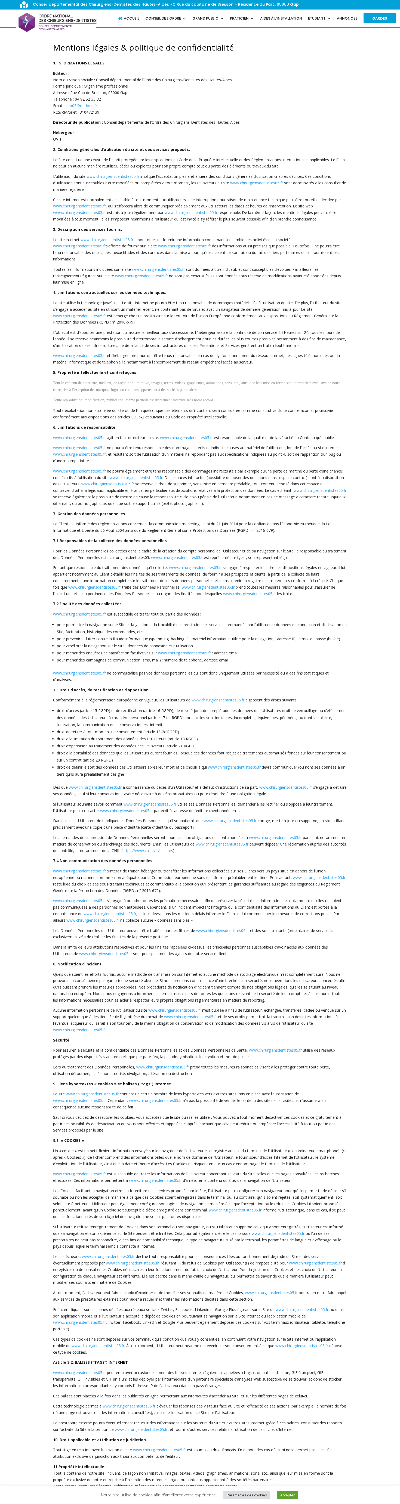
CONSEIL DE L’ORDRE (163, 18)
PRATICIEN (239, 18)
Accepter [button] (287, 1495)
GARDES (379, 18)
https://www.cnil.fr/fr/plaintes (147, 850)
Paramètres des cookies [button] (247, 1495)
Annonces (347, 18)
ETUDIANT (316, 18)
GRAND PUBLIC (205, 18)
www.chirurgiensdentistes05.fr (113, 176)
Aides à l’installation (281, 18)
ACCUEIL (131, 18)
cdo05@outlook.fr (81, 105)
